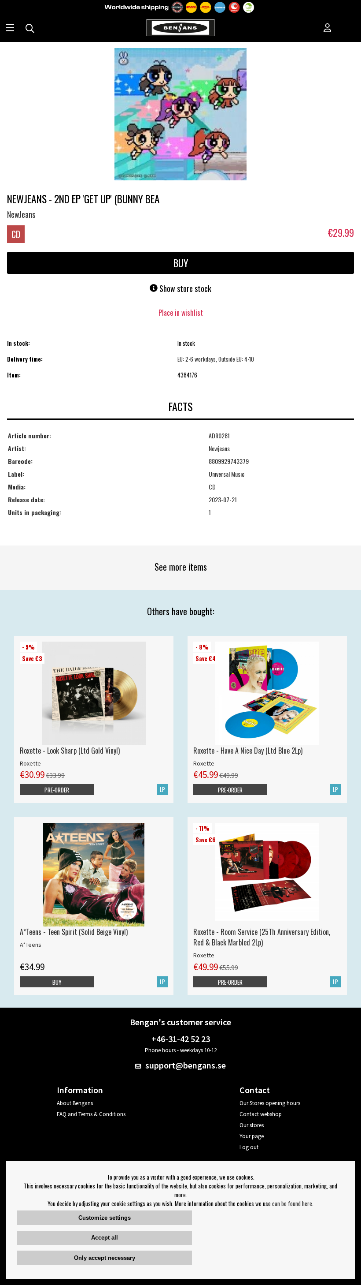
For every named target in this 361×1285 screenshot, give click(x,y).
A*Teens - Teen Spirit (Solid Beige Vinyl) (74, 931)
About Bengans (75, 1103)
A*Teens (30, 945)
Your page (251, 1136)
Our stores (251, 1125)
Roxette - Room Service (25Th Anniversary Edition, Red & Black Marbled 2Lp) (261, 937)
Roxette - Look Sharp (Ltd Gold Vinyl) (70, 750)
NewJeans (21, 214)
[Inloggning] (328, 28)
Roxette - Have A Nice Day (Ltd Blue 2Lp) (247, 750)
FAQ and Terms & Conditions (91, 1114)
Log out (248, 1147)
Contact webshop (260, 1114)
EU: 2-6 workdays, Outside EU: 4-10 (215, 359)
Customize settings (104, 1217)
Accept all (104, 1237)
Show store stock (184, 288)
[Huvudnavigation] (10, 28)
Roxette (30, 763)
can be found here (292, 1203)
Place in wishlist (180, 312)
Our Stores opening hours (269, 1103)
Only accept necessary (104, 1258)
